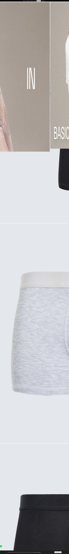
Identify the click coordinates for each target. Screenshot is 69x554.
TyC (44, 0)
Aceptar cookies (58, 552)
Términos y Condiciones (37, 552)
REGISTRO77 (38, 0)
